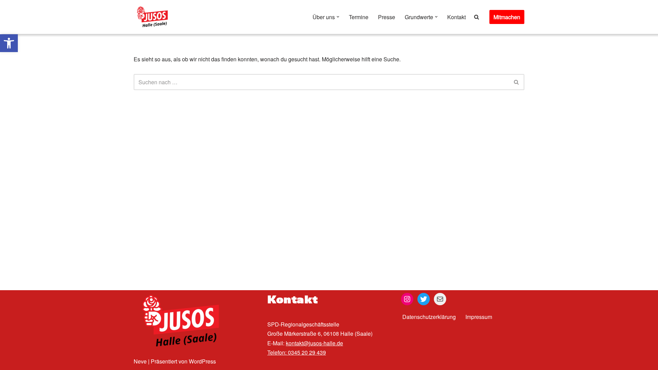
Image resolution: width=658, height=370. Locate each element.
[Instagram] (407, 299)
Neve (140, 361)
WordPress (202, 361)
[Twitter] (423, 299)
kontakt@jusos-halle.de (314, 343)
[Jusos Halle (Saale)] (154, 17)
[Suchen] (476, 17)
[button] (9, 43)
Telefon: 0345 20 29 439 (296, 352)
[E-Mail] (440, 299)
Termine (358, 17)
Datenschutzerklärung (429, 317)
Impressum (478, 317)
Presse (386, 17)
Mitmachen (507, 17)
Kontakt (456, 17)
